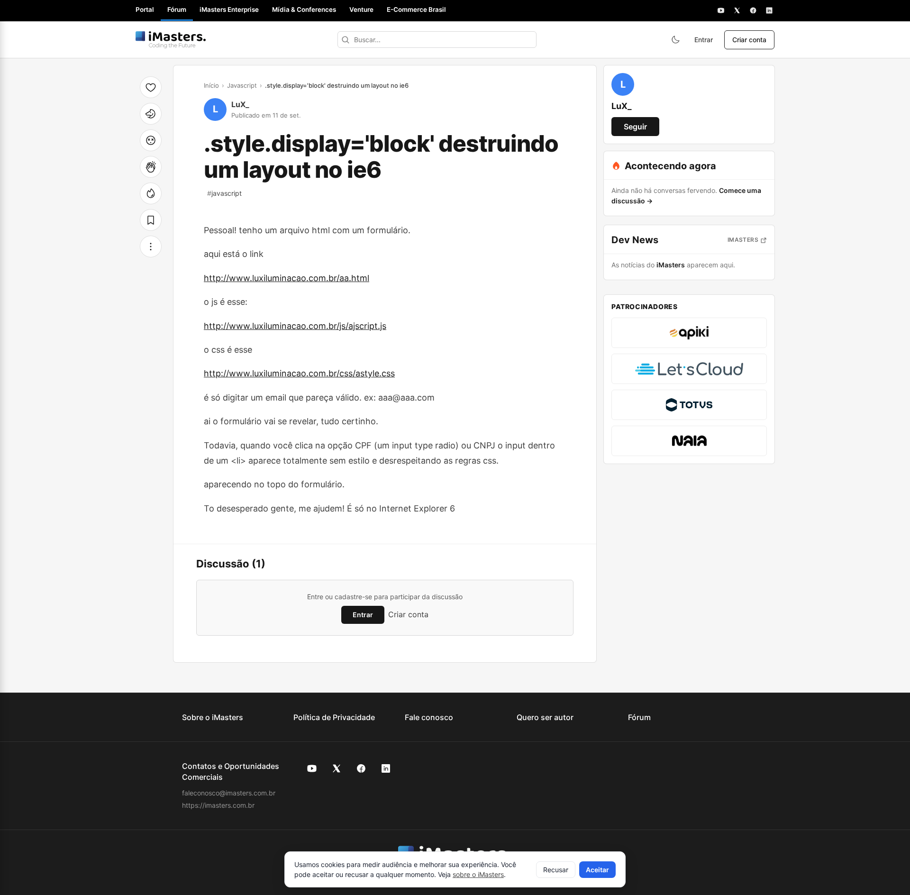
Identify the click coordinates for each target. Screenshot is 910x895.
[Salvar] (150, 220)
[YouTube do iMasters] (311, 768)
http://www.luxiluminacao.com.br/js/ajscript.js (295, 326)
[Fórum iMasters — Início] (171, 39)
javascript (224, 193)
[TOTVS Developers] (689, 405)
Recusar (555, 870)
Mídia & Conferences (304, 9)
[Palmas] (150, 166)
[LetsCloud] (689, 369)
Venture (361, 9)
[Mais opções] (150, 246)
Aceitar (597, 870)
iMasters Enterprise (229, 9)
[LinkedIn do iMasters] (385, 768)
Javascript (242, 85)
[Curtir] (150, 87)
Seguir (635, 126)
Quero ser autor (545, 717)
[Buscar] (345, 39)
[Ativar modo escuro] (675, 39)
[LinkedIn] (769, 10)
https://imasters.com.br (218, 805)
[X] (737, 10)
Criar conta (749, 40)
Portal (145, 9)
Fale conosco (429, 717)
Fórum (176, 9)
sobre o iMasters (478, 874)
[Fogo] (150, 193)
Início (211, 85)
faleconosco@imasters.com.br (228, 793)
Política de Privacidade (334, 717)
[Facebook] (753, 10)
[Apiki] (689, 333)
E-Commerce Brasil (416, 9)
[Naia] (689, 441)
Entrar (703, 40)
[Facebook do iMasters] (361, 768)
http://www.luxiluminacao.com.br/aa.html (286, 278)
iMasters (743, 239)
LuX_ (240, 104)
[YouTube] (721, 10)
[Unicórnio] (150, 113)
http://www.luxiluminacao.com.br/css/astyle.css (299, 373)
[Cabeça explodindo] (150, 140)
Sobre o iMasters (212, 717)
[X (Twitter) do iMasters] (336, 768)
